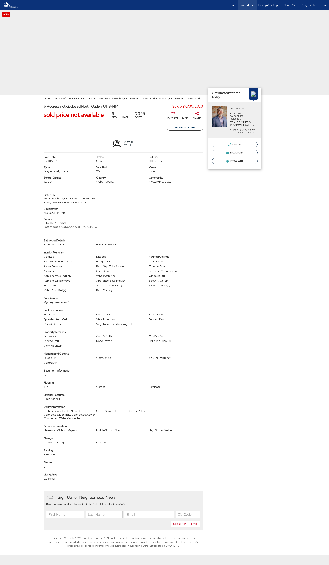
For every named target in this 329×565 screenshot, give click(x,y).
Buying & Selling (269, 6)
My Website (237, 161)
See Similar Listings (185, 127)
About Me (291, 6)
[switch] (173, 117)
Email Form (237, 152)
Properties (248, 6)
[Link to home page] (13, 5)
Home (232, 5)
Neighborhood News (314, 5)
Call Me (237, 144)
